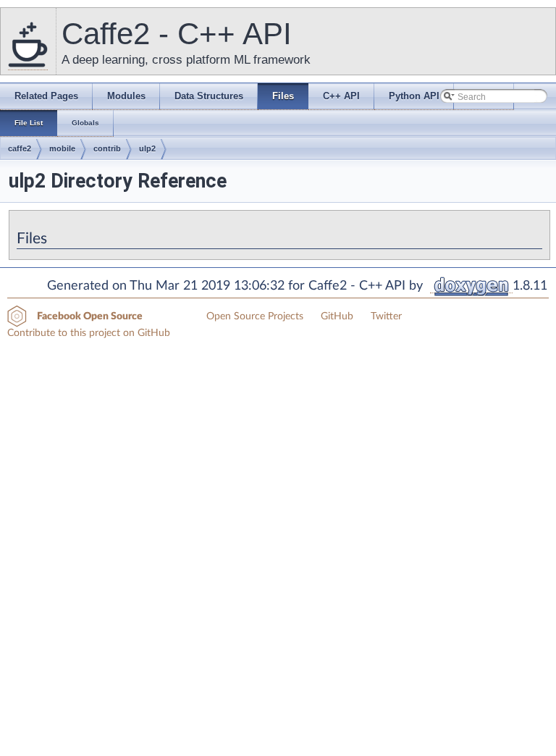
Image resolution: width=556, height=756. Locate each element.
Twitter (386, 316)
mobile (62, 148)
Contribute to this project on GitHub (88, 333)
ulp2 (147, 148)
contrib (107, 148)
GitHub (337, 316)
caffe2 (19, 148)
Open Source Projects (254, 316)
